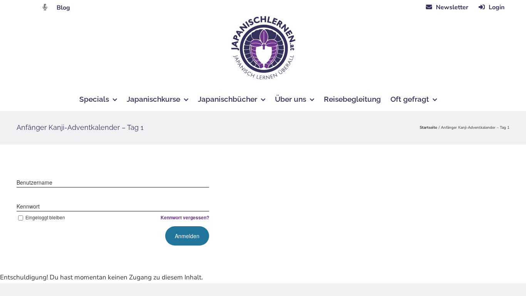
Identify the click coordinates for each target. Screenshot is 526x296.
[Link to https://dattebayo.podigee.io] (45, 7)
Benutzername (34, 182)
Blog (63, 7)
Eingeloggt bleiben (45, 217)
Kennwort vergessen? (185, 217)
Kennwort (28, 206)
